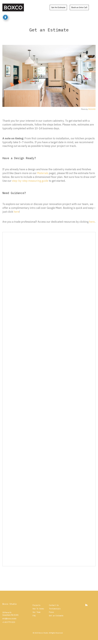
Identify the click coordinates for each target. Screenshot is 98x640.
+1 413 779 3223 (8, 622)
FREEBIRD (92, 109)
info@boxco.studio (9, 619)
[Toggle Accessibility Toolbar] (5, 17)
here (16, 211)
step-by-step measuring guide (30, 180)
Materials (42, 173)
